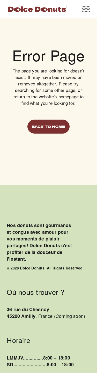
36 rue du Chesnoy (28, 309)
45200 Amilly (21, 316)
